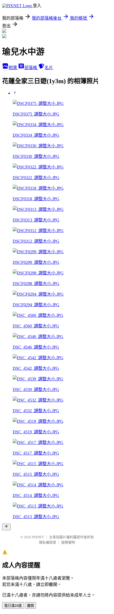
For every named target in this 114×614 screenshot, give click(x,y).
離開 (30, 606)
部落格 (31, 67)
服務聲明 (68, 542)
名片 (49, 67)
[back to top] (6, 527)
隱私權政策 (47, 542)
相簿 (13, 67)
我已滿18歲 (13, 606)
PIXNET (38, 537)
